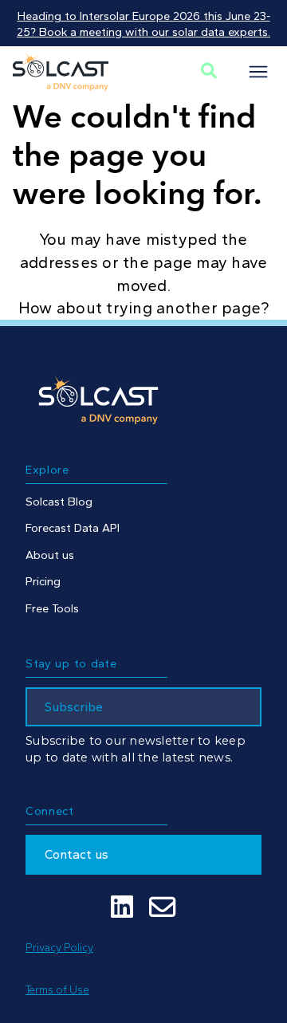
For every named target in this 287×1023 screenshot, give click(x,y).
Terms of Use (57, 989)
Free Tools (52, 608)
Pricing (43, 581)
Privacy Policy (59, 947)
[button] (258, 72)
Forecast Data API (73, 528)
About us (50, 555)
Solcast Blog (59, 501)
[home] (60, 72)
